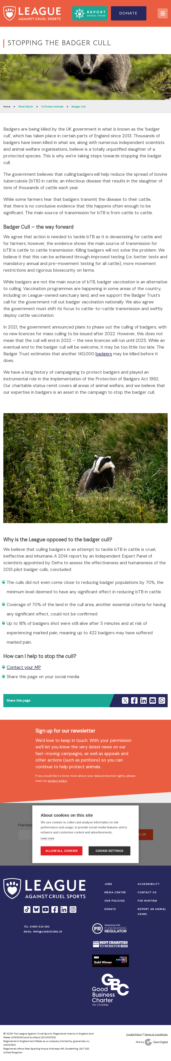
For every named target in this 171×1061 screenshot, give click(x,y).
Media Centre (115, 892)
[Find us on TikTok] (27, 909)
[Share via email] (152, 700)
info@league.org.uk (47, 931)
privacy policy (57, 781)
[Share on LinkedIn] (143, 700)
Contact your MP (24, 667)
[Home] (32, 13)
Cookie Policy (134, 1034)
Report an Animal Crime (152, 911)
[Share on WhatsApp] (161, 700)
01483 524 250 (40, 926)
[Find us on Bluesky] (36, 909)
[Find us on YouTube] (45, 909)
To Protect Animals (52, 106)
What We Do (25, 106)
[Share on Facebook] (134, 700)
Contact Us (147, 892)
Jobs (108, 884)
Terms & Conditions (156, 1034)
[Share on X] (125, 700)
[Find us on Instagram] (73, 909)
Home (6, 106)
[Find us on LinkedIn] (63, 909)
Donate (128, 13)
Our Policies (114, 900)
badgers (104, 354)
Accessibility (149, 884)
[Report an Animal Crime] (90, 13)
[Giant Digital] (156, 1042)
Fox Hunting (147, 900)
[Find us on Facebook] (54, 909)
